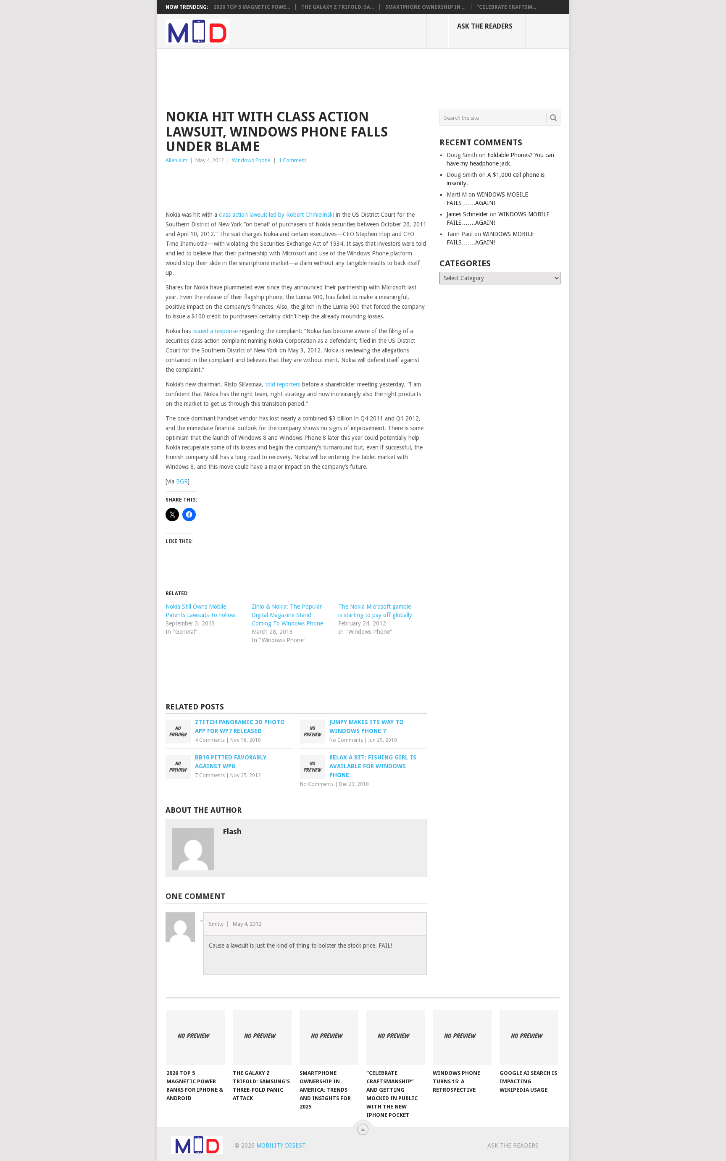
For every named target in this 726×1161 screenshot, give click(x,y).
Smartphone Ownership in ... (425, 7)
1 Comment (292, 160)
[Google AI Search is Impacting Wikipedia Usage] (529, 1037)
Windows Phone (251, 160)
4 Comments (210, 740)
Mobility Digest (280, 1145)
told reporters (282, 384)
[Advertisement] (318, 78)
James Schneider (467, 214)
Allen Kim (176, 160)
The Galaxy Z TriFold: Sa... (337, 7)
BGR (182, 481)
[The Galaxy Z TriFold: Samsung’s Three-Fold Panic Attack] (262, 1037)
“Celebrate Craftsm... (506, 7)
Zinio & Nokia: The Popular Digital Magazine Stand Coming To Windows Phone (287, 615)
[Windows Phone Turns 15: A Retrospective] (462, 1037)
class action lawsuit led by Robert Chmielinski (276, 214)
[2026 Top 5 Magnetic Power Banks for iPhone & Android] (195, 1037)
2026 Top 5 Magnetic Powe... (251, 7)
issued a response (215, 331)
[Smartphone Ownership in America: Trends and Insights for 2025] (329, 1037)
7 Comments (210, 775)
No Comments (346, 740)
